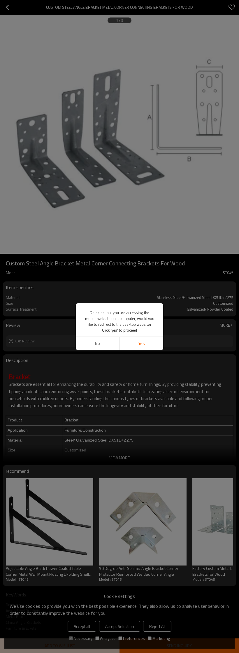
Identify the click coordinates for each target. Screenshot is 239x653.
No (97, 343)
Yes (141, 343)
